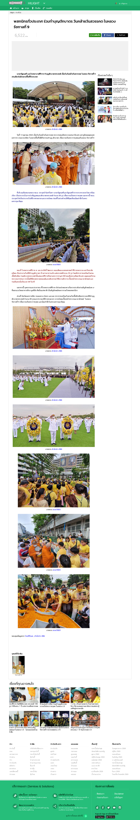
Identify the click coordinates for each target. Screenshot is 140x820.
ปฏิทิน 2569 (116, 751)
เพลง (52, 769)
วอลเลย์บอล (116, 754)
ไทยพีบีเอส (29, 636)
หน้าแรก (16, 8)
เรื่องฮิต (37, 8)
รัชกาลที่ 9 (18, 675)
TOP (135, 816)
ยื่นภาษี (32, 766)
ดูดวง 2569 (95, 754)
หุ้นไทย (32, 774)
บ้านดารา (53, 774)
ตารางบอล (74, 760)
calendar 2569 (97, 760)
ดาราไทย (94, 769)
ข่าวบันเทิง (13, 763)
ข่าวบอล (12, 774)
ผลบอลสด (74, 748)
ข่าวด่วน (12, 757)
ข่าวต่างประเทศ (35, 760)
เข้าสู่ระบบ (124, 3)
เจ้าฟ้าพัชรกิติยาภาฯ (36, 748)
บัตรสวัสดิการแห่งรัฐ (98, 751)
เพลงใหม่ (54, 766)
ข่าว (11, 760)
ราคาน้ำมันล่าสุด (97, 748)
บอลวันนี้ (74, 757)
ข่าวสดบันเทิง (55, 760)
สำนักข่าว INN (57, 129)
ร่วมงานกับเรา (102, 797)
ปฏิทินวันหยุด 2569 (98, 757)
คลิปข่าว (12, 766)
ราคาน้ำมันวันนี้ (35, 754)
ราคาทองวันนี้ (34, 751)
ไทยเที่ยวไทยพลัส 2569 (120, 774)
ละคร (52, 763)
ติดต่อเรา (100, 794)
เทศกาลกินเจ (96, 763)
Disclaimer (119, 794)
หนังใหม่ (53, 754)
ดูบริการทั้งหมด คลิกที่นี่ (74, 816)
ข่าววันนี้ (12, 748)
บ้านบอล (74, 766)
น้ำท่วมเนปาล (96, 774)
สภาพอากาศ (14, 754)
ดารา (52, 757)
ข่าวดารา (53, 771)
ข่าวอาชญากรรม (35, 763)
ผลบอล (73, 774)
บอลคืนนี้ (74, 763)
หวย (11, 751)
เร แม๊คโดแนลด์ (117, 760)
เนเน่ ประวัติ (96, 766)
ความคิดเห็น (96, 35)
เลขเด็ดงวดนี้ (14, 771)
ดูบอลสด (74, 754)
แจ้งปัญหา (118, 797)
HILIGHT (34, 3)
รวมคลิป (49, 8)
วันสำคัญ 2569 (117, 757)
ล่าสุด (27, 8)
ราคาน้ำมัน (33, 771)
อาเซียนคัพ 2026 (97, 771)
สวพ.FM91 (57, 264)
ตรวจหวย (13, 769)
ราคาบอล (74, 751)
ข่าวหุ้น (32, 769)
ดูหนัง (52, 751)
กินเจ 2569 (116, 771)
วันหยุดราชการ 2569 (119, 748)
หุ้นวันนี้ (32, 757)
